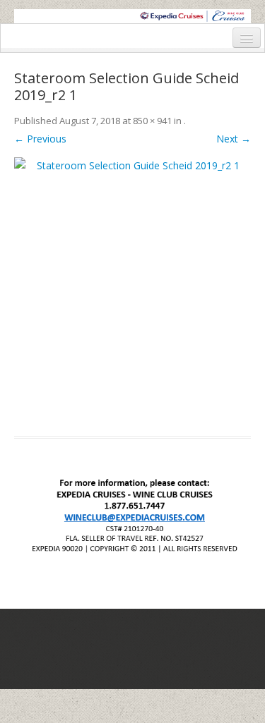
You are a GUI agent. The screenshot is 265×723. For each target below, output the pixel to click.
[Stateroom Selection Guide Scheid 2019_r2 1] (132, 288)
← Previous (40, 138)
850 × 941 (152, 120)
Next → (233, 138)
